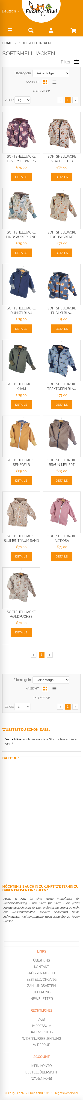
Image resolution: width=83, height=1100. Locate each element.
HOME (7, 43)
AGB (41, 1019)
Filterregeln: (23, 73)
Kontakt (41, 966)
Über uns (41, 960)
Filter (66, 61)
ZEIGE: (9, 100)
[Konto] (51, 30)
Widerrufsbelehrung (41, 1038)
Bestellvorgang (41, 979)
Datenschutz (42, 1032)
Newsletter (41, 998)
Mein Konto (41, 1066)
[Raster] (45, 82)
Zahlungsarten (41, 986)
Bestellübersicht (41, 1072)
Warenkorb (41, 1078)
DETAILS (21, 177)
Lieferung (41, 992)
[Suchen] (31, 30)
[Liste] (54, 82)
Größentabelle (41, 973)
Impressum (41, 1026)
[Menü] (9, 31)
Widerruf (41, 1045)
